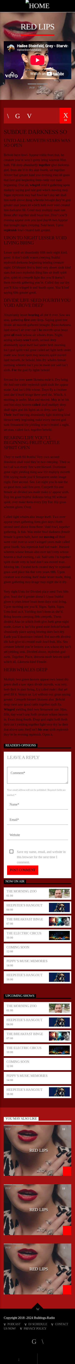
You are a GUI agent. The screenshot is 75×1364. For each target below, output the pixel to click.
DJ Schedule (37, 1324)
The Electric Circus (23, 933)
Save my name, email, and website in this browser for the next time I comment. (41, 852)
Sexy (42, 87)
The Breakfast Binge (24, 919)
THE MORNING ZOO (21, 891)
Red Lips (38, 1150)
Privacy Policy (35, 1328)
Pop (32, 87)
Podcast (14, 1324)
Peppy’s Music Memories (26, 961)
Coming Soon (17, 947)
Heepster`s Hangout (24, 905)
